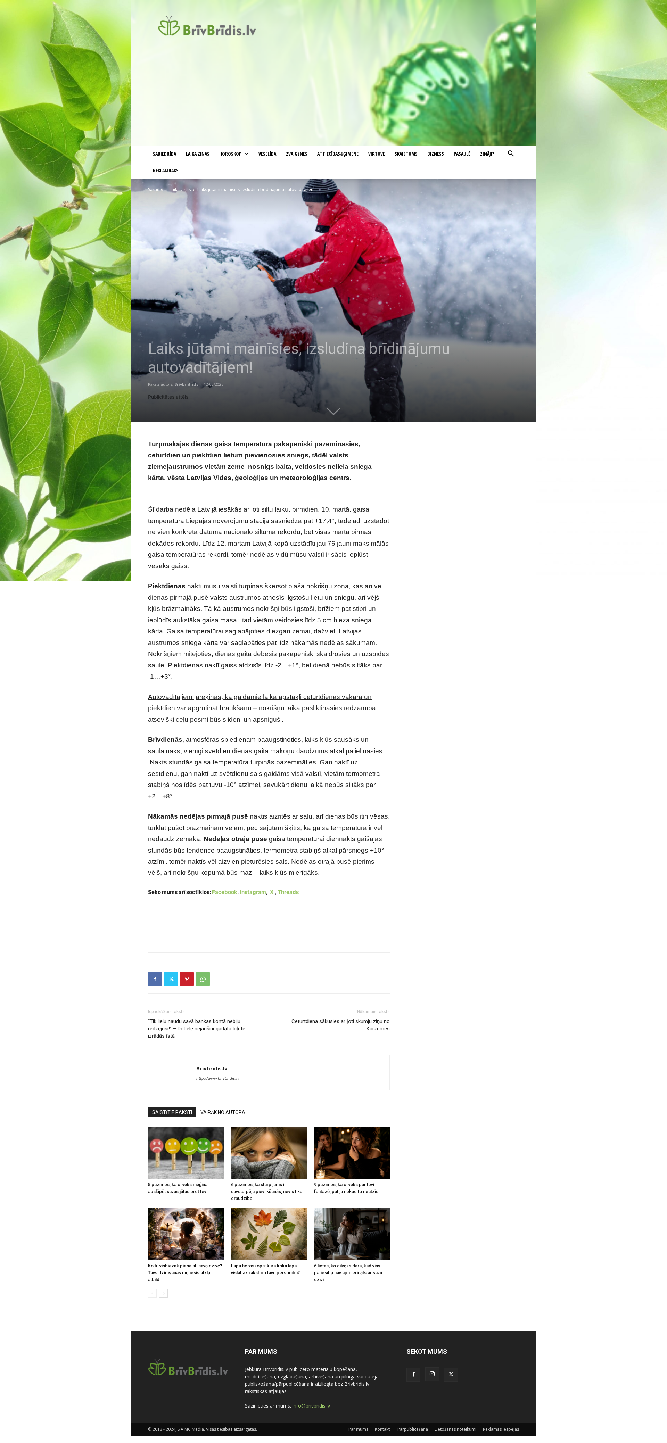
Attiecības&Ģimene (338, 153)
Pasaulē (462, 153)
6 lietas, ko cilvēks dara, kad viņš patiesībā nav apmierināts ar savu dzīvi (348, 1272)
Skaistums (406, 153)
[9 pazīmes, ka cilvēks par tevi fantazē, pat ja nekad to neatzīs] (352, 1153)
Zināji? (487, 153)
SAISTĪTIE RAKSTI (172, 1112)
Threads (288, 892)
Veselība (267, 153)
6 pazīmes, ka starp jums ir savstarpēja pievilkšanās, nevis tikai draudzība (267, 1191)
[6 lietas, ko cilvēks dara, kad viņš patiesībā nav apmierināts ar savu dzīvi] (352, 1234)
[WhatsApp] (203, 979)
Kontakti (383, 1429)
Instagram (253, 892)
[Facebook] (155, 979)
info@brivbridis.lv (311, 1405)
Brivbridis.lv (186, 384)
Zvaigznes (296, 153)
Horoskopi (231, 153)
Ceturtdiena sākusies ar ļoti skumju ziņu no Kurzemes (340, 1025)
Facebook (224, 892)
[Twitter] (171, 979)
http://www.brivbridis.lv (217, 1078)
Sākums (155, 189)
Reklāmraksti (168, 170)
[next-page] (163, 1293)
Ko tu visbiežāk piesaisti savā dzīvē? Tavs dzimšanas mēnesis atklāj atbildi (185, 1272)
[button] (510, 154)
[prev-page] (152, 1293)
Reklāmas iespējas (501, 1429)
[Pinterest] (187, 979)
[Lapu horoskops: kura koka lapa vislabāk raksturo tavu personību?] (269, 1234)
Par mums (358, 1429)
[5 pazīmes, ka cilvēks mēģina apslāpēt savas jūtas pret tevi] (186, 1153)
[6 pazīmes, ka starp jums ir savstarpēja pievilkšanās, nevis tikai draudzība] (269, 1153)
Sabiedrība (164, 153)
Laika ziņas (197, 153)
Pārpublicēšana (412, 1429)
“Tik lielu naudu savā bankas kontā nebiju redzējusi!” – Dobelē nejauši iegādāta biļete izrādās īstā (196, 1028)
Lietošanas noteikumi (455, 1429)
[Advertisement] (333, 93)
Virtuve (376, 153)
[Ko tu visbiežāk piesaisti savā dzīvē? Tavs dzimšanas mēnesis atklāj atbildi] (186, 1234)
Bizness (435, 153)
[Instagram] (432, 1374)
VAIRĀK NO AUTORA (222, 1112)
